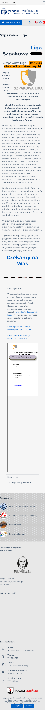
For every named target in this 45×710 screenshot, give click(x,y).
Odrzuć (29, 706)
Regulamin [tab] (12, 477)
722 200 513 (13, 658)
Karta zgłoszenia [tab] (14, 288)
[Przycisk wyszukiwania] (14, 2)
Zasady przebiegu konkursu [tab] (20, 482)
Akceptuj (16, 706)
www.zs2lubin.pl (15, 673)
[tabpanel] (22, 382)
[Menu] (44, 2)
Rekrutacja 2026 (13, 22)
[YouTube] (44, 22)
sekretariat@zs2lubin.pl (18, 666)
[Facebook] (40, 22)
